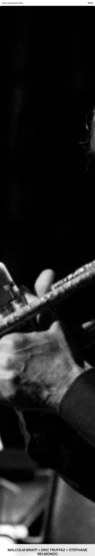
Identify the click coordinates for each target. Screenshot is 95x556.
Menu (90, 3)
